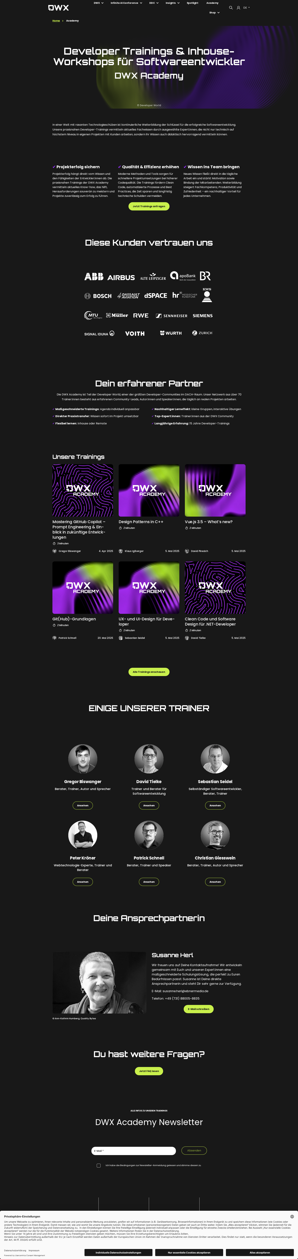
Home (56, 20)
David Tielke (198, 638)
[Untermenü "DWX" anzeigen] (102, 3)
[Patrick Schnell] (54, 638)
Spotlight (192, 3)
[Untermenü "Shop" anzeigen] (218, 12)
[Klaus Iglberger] (121, 551)
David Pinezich (199, 551)
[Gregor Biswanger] (54, 551)
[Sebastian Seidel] (121, 638)
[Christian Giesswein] (215, 838)
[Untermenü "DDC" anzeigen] (157, 3)
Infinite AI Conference (124, 3)
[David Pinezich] (187, 551)
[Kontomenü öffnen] (238, 8)
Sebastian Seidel (135, 638)
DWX (97, 3)
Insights (171, 3)
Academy (212, 3)
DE (245, 8)
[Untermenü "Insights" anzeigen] (178, 3)
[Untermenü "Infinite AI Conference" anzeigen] (141, 3)
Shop (212, 12)
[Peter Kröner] (82, 838)
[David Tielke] (187, 638)
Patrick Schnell (67, 638)
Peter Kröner (82, 858)
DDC (152, 3)
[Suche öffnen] (231, 8)
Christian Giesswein (215, 858)
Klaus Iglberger (134, 551)
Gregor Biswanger (70, 551)
